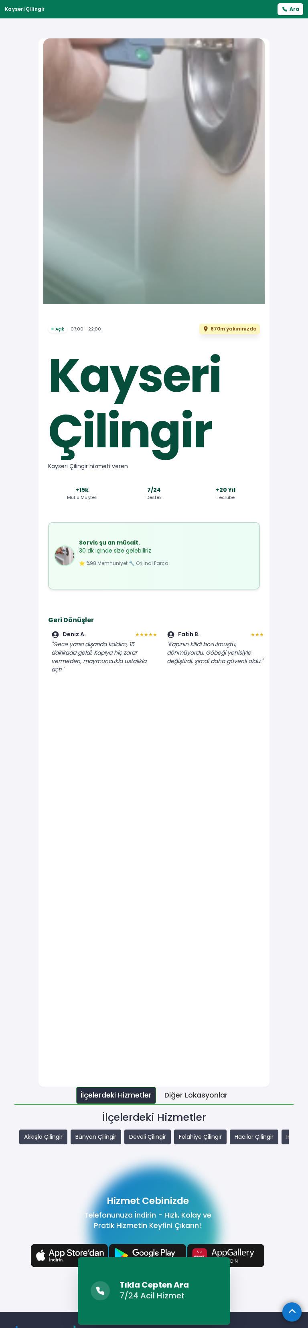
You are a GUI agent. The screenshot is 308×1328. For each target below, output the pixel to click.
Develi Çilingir (147, 1137)
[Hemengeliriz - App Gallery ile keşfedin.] (225, 1255)
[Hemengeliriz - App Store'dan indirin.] (69, 1255)
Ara (294, 9)
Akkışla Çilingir (43, 1137)
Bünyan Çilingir (95, 1137)
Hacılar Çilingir (254, 1137)
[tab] (116, 1095)
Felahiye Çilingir (200, 1137)
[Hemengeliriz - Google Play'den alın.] (147, 1255)
